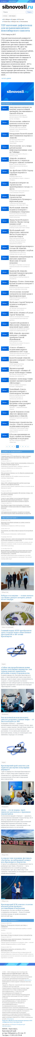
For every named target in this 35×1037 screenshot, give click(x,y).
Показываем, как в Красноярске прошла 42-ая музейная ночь (17, 531)
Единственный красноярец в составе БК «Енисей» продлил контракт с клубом (21, 248)
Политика (7, 21)
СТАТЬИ (6, 564)
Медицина (5, 714)
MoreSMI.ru (8, 1026)
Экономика (24, 21)
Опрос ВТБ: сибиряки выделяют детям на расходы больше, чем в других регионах (15, 483)
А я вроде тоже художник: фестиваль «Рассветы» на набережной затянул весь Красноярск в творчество (16, 860)
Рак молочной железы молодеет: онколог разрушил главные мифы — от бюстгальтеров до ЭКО (17, 719)
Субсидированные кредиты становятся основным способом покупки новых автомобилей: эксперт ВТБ (16, 512)
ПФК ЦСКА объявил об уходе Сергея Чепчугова (21, 314)
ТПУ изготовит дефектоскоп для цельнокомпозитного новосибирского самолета (16, 28)
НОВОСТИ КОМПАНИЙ (12, 451)
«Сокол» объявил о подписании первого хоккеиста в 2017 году (19, 349)
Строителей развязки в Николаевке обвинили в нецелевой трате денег (20, 325)
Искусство (5, 855)
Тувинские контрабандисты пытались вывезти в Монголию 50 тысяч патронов (21, 260)
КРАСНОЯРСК (12, 1)
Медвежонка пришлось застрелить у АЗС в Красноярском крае (13, 949)
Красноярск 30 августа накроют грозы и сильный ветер (16, 935)
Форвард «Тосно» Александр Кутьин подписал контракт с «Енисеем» (22, 283)
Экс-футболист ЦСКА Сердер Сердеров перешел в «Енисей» (21, 172)
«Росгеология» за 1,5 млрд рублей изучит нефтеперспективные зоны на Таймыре (21, 149)
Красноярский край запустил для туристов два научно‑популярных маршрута (15, 768)
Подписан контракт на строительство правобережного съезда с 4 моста (21, 186)
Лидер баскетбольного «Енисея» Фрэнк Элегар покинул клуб (19, 222)
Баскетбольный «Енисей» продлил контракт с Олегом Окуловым (21, 360)
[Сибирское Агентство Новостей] (17, 7)
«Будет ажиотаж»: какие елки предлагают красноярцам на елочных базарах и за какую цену (17, 539)
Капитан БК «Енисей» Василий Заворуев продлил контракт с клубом (21, 273)
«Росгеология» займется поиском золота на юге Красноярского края (20, 123)
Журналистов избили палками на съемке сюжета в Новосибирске (15, 523)
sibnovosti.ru (28, 980)
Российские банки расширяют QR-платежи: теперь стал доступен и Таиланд (17, 493)
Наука (3, 664)
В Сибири (7, 19)
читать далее (6, 78)
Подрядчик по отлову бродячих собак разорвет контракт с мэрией (20, 403)
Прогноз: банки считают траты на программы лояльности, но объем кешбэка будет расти (17, 463)
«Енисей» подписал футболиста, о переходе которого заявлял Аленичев (21, 160)
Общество (15, 21)
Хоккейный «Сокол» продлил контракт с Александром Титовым (19, 391)
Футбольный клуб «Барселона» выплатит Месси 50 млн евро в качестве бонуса (19, 233)
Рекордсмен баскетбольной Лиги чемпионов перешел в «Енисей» (21, 136)
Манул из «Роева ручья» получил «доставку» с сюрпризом (14, 925)
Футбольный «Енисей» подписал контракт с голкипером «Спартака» (20, 210)
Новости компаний (7, 627)
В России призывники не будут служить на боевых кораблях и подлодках (20, 436)
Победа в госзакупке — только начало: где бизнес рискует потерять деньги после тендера (17, 597)
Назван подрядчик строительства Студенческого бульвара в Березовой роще (20, 198)
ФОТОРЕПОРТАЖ (10, 518)
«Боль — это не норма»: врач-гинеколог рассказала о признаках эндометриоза (16, 812)
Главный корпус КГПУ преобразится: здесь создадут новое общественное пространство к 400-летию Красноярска (16, 457)
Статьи (5, 16)
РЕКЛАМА (24, 964)
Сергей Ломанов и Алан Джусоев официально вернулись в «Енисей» (19, 414)
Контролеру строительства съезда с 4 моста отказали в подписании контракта (21, 424)
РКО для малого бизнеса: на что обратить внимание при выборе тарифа (17, 473)
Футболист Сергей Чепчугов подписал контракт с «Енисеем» (21, 304)
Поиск (29, 12)
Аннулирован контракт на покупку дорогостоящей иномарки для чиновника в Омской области (21, 110)
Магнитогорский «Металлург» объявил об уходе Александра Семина (21, 370)
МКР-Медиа (12, 16)
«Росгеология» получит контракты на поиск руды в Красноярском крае (21, 294)
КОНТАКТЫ (12, 964)
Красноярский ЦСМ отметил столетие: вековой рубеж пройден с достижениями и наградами (17, 906)
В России (21, 19)
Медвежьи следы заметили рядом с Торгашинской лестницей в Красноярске (16, 939)
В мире (13, 19)
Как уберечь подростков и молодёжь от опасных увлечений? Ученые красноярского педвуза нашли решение (15, 506)
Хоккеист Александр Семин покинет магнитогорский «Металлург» (21, 381)
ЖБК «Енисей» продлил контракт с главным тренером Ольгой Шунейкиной (19, 336)
